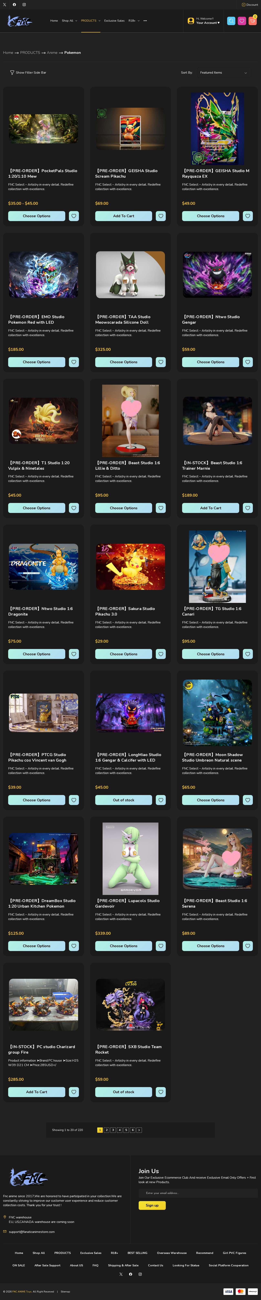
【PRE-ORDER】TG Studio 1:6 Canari (211, 611)
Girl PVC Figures (234, 1253)
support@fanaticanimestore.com (32, 1232)
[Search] (231, 21)
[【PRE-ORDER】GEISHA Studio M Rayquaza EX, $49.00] (217, 129)
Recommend (204, 1253)
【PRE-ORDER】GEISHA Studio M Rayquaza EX (216, 173)
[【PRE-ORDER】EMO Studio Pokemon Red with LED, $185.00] (43, 275)
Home (54, 21)
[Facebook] (14, 4)
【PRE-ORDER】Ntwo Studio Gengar (211, 319)
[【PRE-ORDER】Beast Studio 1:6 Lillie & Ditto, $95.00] (130, 421)
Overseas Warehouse (172, 1253)
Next (139, 1130)
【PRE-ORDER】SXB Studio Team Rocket (128, 1049)
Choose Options (36, 216)
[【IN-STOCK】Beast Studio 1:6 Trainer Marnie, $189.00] (217, 421)
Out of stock (123, 800)
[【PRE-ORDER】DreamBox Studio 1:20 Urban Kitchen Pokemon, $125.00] (43, 859)
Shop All (39, 1253)
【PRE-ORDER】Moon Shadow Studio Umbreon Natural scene (212, 757)
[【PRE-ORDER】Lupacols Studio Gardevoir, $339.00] (130, 859)
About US (76, 1265)
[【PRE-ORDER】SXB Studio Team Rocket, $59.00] (130, 1005)
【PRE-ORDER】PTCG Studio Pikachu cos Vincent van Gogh (37, 757)
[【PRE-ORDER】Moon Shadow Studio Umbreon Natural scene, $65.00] (217, 713)
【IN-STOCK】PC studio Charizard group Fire (41, 1049)
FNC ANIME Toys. (22, 1291)
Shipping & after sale (123, 1265)
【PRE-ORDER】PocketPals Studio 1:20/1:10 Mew (42, 173)
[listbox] (224, 73)
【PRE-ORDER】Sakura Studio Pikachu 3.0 (125, 611)
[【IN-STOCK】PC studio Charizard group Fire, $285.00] (43, 1005)
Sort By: (186, 72)
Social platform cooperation (229, 1265)
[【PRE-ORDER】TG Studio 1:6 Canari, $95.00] (217, 566)
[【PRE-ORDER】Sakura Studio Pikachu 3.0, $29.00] (130, 566)
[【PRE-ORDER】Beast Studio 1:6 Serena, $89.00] (217, 859)
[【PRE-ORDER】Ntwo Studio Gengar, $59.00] (217, 275)
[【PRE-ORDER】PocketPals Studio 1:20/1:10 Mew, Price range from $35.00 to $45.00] (43, 129)
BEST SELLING (137, 1253)
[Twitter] (4, 4)
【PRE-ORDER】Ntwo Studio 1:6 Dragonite (40, 611)
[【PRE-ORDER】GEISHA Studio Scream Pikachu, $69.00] (130, 129)
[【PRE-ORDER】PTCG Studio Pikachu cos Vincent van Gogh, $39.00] (43, 713)
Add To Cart (123, 216)
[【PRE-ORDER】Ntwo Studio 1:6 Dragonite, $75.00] (43, 566)
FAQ (95, 1265)
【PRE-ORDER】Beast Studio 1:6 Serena (214, 903)
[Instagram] (24, 4)
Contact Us (155, 1265)
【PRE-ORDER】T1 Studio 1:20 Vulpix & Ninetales (39, 465)
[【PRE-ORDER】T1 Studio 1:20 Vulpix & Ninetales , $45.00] (43, 421)
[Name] (75, 98)
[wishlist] (74, 216)
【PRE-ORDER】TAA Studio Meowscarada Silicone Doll (122, 319)
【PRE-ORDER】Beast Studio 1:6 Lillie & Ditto (127, 465)
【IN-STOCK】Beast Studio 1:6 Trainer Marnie (212, 465)
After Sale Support (47, 1265)
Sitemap (65, 1291)
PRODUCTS (62, 1253)
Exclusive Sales (114, 21)
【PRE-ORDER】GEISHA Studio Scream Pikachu (126, 173)
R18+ (114, 1253)
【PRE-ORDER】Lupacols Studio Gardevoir (127, 903)
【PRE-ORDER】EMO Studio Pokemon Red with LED (36, 319)
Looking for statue (186, 1265)
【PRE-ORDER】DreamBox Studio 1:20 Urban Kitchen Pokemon (42, 903)
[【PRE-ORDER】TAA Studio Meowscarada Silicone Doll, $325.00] (130, 275)
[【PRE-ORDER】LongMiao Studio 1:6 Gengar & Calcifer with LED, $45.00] (130, 713)
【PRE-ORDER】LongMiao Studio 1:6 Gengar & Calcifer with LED (128, 757)
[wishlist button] (242, 21)
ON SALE (18, 1265)
